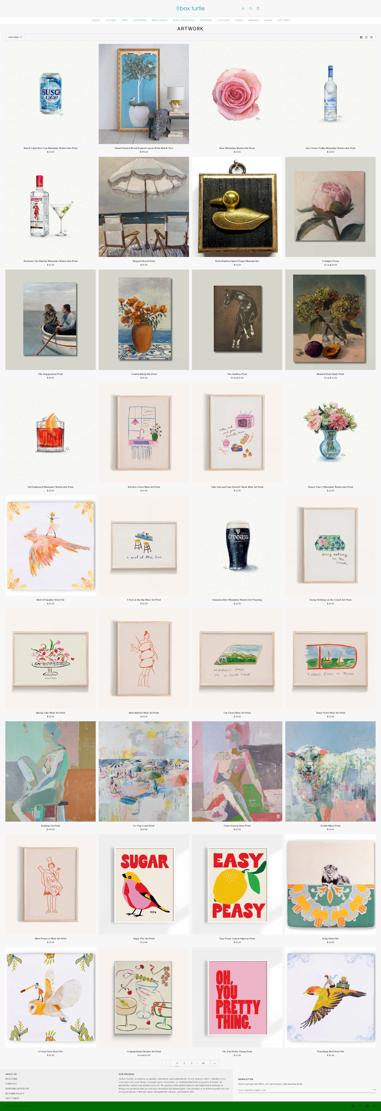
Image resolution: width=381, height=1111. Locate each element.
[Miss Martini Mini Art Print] (144, 658)
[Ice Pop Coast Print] (144, 771)
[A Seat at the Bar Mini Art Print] (144, 546)
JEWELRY (96, 20)
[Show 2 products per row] (361, 37)
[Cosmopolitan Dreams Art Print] (144, 997)
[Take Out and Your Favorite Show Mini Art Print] (237, 433)
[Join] (373, 1089)
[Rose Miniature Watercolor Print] (237, 94)
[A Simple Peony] (330, 207)
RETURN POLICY (14, 1093)
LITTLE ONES (224, 20)
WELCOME (11, 1078)
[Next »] (215, 1063)
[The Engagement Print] (50, 320)
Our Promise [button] (126, 1074)
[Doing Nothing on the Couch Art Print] (330, 546)
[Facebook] (353, 1106)
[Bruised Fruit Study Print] (330, 320)
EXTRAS (239, 20)
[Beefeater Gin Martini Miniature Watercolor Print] (50, 207)
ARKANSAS (253, 20)
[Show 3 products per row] (366, 37)
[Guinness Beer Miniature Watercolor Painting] (237, 546)
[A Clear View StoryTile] (50, 997)
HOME (125, 20)
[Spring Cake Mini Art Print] (50, 658)
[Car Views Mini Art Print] (237, 658)
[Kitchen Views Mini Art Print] (144, 433)
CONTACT (11, 1083)
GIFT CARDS (283, 20)
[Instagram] (374, 1106)
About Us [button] (11, 1074)
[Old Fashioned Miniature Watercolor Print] (50, 433)
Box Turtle (15, 1106)
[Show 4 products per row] (372, 37)
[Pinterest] (367, 1106)
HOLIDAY (268, 20)
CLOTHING (111, 20)
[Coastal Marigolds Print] (144, 320)
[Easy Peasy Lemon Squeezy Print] (237, 884)
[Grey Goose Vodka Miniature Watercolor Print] (330, 94)
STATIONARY (206, 20)
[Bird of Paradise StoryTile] (50, 546)
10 (203, 1063)
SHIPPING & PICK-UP (17, 1088)
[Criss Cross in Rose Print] (237, 771)
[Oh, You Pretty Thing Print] (237, 997)
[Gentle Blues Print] (330, 771)
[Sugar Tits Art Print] (144, 884)
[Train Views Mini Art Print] (330, 658)
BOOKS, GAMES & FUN (183, 20)
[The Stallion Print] (237, 320)
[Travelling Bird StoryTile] (330, 997)
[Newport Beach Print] (144, 207)
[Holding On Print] (50, 771)
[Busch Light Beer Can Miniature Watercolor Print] (50, 94)
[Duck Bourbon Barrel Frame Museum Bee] (237, 207)
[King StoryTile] (330, 884)
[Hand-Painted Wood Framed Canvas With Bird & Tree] (144, 94)
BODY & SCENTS (159, 20)
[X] (360, 1106)
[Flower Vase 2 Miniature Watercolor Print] (330, 433)
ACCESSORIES (139, 20)
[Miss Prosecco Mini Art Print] (50, 884)
